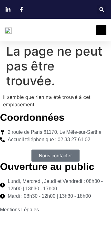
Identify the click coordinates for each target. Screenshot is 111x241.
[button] (101, 9)
